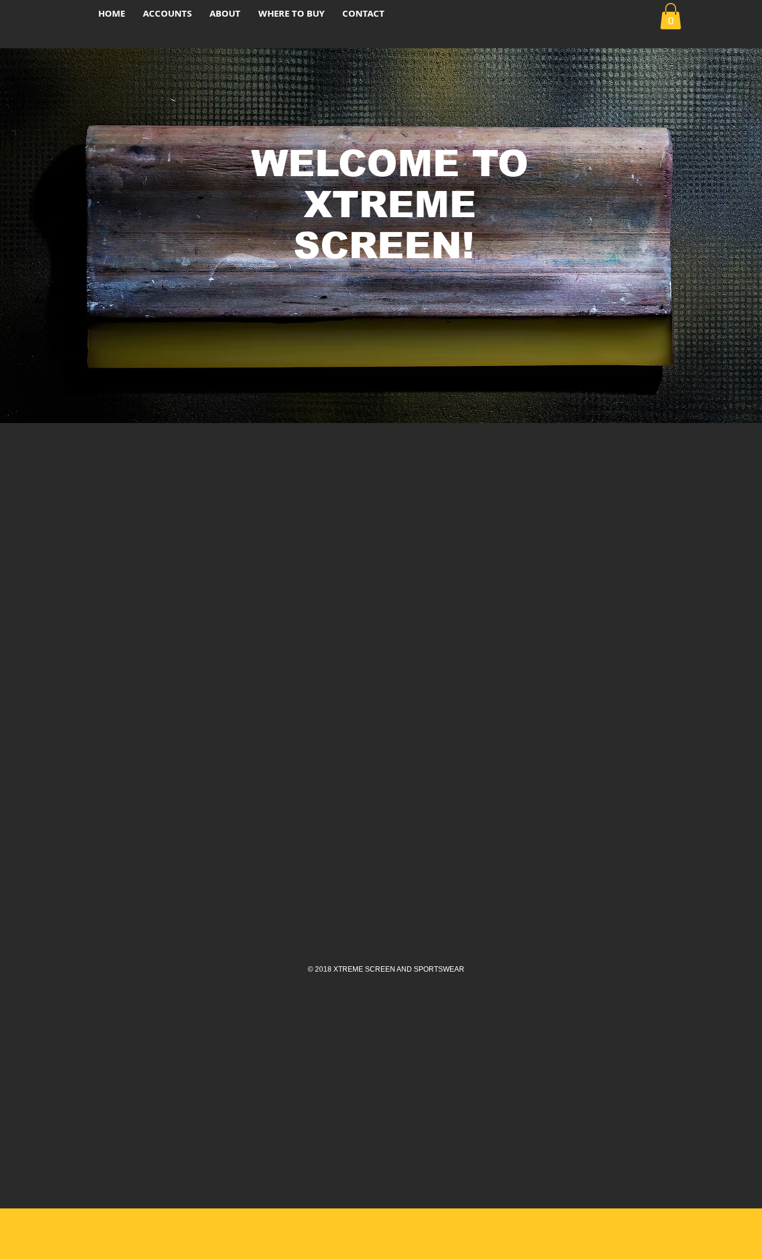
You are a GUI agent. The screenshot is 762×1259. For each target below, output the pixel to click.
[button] (671, 16)
